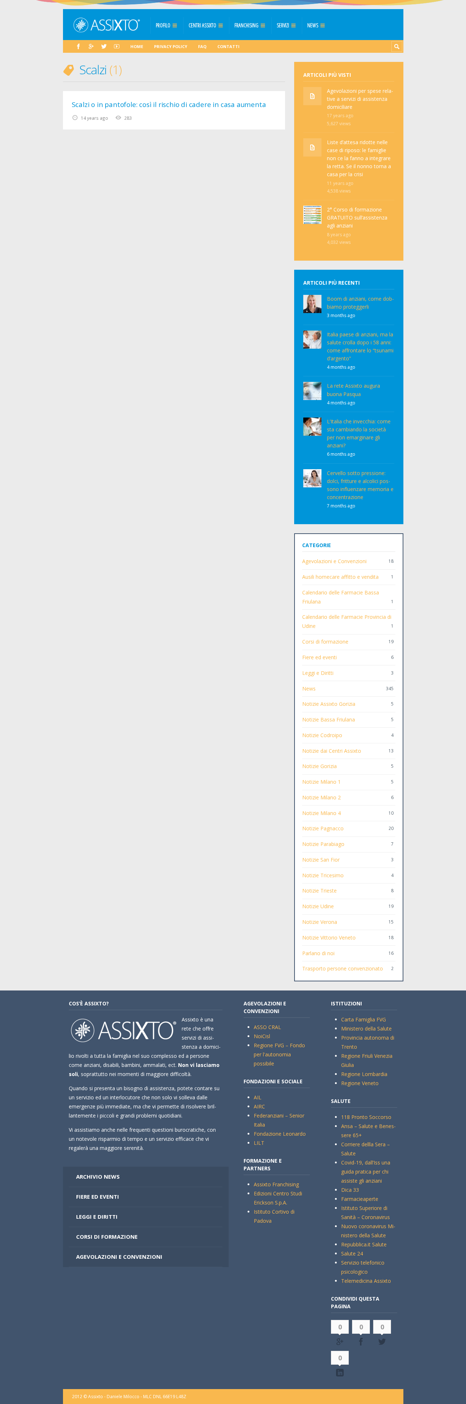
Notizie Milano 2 (321, 797)
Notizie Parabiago (323, 844)
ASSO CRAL (267, 1027)
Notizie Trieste (319, 890)
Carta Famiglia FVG (363, 1019)
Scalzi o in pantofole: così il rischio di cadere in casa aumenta (169, 104)
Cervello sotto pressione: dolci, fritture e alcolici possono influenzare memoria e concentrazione (360, 485)
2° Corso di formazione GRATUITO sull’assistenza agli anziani (357, 217)
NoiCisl (262, 1036)
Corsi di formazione (325, 641)
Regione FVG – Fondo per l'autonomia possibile (279, 1054)
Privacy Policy (170, 46)
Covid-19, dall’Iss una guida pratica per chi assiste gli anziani (365, 1171)
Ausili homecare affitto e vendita (340, 576)
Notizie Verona (319, 921)
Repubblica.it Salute (364, 1244)
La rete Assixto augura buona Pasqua (353, 389)
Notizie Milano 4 (321, 813)
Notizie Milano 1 (321, 781)
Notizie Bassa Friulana (328, 719)
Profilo (163, 25)
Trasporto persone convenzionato (342, 968)
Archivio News (98, 1176)
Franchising (246, 25)
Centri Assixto (202, 25)
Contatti (228, 46)
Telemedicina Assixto (366, 1280)
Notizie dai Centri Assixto (331, 750)
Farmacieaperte (359, 1198)
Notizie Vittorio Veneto (329, 937)
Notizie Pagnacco (323, 828)
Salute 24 (352, 1253)
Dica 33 (350, 1189)
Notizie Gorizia (319, 766)
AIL (257, 1097)
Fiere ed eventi (319, 657)
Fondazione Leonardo (280, 1133)
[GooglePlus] (91, 46)
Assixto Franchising (276, 1184)
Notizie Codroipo (322, 735)
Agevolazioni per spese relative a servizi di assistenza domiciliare (360, 98)
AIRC (259, 1106)
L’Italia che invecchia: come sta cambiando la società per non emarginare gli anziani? (359, 433)
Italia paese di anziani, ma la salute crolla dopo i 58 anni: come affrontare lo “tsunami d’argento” (360, 346)
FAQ (202, 46)
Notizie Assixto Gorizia (328, 703)
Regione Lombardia (364, 1074)
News (312, 25)
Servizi (283, 25)
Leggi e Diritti (317, 672)
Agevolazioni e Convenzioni (334, 561)
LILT (259, 1142)
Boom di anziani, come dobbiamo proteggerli (360, 302)
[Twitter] (104, 46)
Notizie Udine (318, 906)
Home (136, 46)
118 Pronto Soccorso (366, 1117)
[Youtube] (116, 46)
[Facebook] (78, 46)
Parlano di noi (318, 953)
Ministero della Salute (366, 1028)
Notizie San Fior (321, 859)
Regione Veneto (360, 1083)
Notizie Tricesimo (323, 875)
